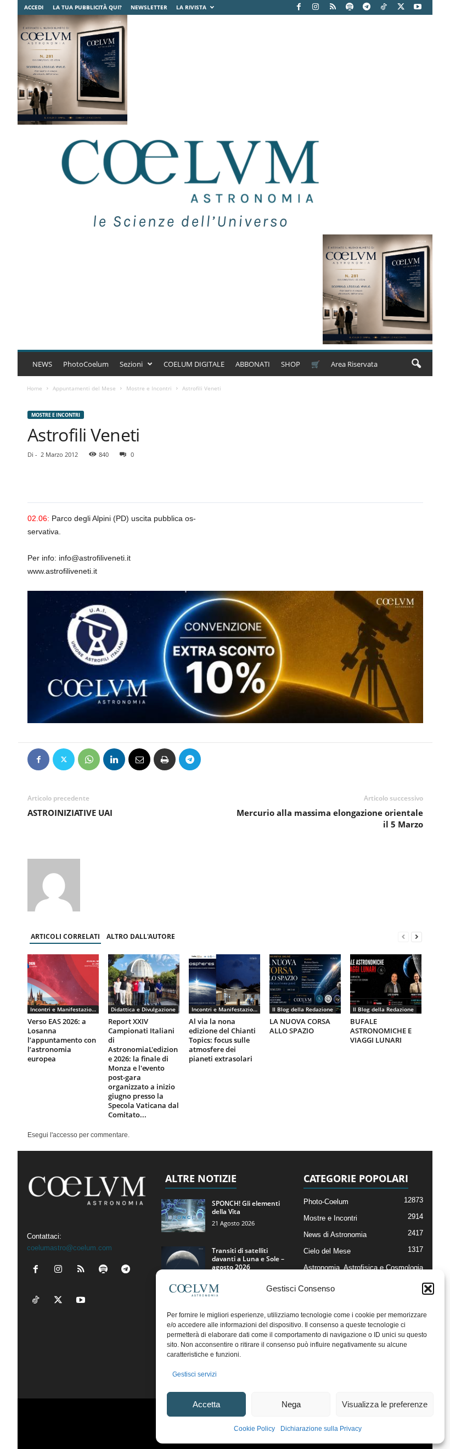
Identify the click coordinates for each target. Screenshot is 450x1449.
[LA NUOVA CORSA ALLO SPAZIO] (305, 984)
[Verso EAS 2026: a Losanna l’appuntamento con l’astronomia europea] (63, 984)
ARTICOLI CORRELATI (65, 936)
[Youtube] (417, 7)
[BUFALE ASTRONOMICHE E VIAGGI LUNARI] (385, 984)
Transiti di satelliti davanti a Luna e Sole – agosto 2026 (248, 1259)
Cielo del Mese (327, 1251)
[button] (428, 1288)
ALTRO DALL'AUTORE (140, 936)
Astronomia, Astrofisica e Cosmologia (363, 1267)
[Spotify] (349, 7)
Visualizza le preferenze (385, 1404)
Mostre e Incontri (149, 388)
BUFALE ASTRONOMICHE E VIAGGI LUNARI (381, 1030)
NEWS (42, 364)
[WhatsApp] (89, 759)
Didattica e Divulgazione (143, 1009)
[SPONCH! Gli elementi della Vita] (183, 1215)
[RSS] (332, 7)
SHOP (290, 364)
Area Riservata (354, 364)
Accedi (33, 7)
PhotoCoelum (86, 364)
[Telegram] (366, 7)
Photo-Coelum (325, 1202)
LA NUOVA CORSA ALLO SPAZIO (299, 1026)
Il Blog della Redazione (302, 1009)
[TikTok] (383, 7)
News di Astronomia (335, 1234)
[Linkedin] (114, 759)
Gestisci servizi (194, 1374)
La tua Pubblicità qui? (87, 7)
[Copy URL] (240, 759)
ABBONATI (252, 364)
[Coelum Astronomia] (188, 179)
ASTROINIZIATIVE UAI (70, 812)
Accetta (206, 1404)
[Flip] (215, 759)
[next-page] (416, 937)
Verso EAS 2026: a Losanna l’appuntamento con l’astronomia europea (61, 1040)
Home (34, 388)
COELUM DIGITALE (194, 364)
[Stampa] (165, 759)
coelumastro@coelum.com (69, 1248)
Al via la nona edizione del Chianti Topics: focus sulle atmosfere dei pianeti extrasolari (222, 1040)
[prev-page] (403, 937)
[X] (400, 7)
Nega (291, 1404)
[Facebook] (298, 7)
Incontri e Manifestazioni (63, 1009)
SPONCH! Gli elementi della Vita (246, 1207)
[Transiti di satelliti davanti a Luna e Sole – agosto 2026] (183, 1262)
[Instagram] (315, 7)
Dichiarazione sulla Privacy (321, 1429)
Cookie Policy (254, 1429)
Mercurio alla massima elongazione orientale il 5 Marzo (330, 818)
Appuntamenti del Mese (84, 388)
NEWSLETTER (149, 7)
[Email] (139, 759)
